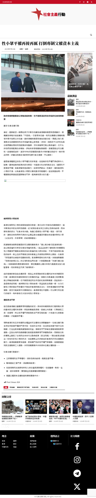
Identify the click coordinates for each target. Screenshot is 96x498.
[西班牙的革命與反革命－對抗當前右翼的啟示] (70, 102)
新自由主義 (44, 387)
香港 (26, 49)
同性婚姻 (12, 387)
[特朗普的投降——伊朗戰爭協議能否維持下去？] (70, 132)
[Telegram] (88, 2)
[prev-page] (3, 426)
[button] (91, 35)
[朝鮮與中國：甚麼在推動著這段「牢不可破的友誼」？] (60, 406)
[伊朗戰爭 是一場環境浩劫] (70, 112)
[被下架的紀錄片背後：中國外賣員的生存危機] (36, 406)
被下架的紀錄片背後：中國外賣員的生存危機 (35, 417)
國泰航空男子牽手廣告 (23, 387)
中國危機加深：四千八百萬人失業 (83, 417)
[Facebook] (80, 2)
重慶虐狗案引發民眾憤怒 (84, 122)
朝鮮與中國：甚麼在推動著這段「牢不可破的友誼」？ (59, 417)
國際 (77, 110)
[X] (92, 2)
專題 (77, 99)
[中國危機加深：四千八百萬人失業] (83, 406)
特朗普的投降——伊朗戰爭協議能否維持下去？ (84, 133)
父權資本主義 (53, 387)
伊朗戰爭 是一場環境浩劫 (83, 113)
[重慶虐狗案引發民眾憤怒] (70, 122)
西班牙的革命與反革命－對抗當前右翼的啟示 (84, 102)
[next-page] (7, 426)
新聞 (21, 49)
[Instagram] (84, 2)
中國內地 (78, 120)
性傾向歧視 (35, 387)
